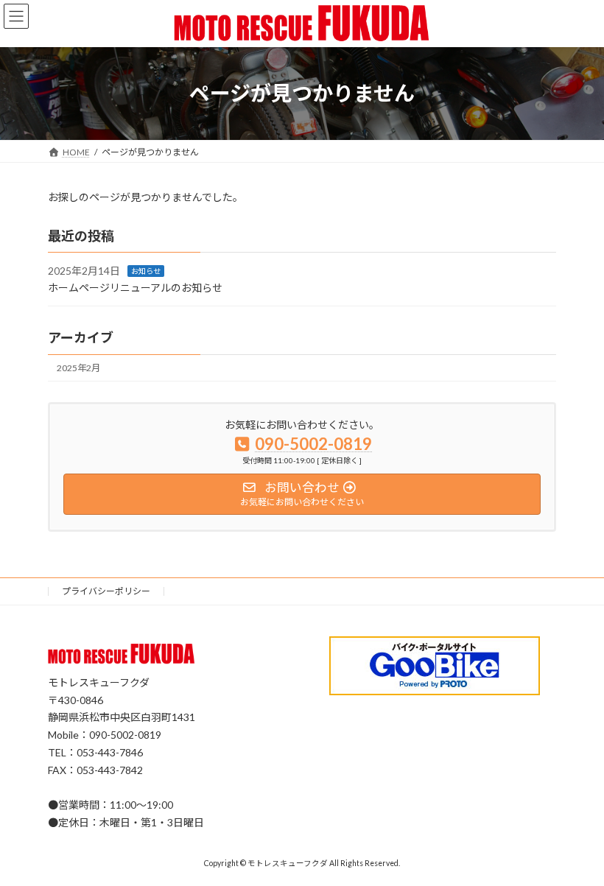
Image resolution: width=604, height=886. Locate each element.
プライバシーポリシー (106, 591)
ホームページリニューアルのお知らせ (135, 287)
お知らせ (146, 271)
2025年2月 (78, 367)
